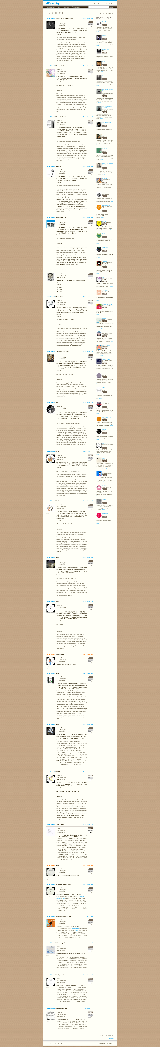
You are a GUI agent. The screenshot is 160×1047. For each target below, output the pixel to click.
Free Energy (104, 373)
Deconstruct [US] (88, 943)
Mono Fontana (105, 61)
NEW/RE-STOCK (50, 7)
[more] (97, 31)
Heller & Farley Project (106, 205)
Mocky (103, 458)
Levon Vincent (50, 18)
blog (112, 3)
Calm (103, 402)
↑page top (111, 1038)
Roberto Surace (105, 513)
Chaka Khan (104, 261)
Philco (103, 277)
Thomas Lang (105, 247)
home (95, 3)
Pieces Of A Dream (106, 359)
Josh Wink (76, 930)
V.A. (103, 75)
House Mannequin (105, 21)
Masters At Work (105, 49)
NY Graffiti (104, 192)
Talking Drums (105, 290)
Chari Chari (104, 148)
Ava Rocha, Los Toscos (107, 304)
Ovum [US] (90, 916)
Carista (103, 472)
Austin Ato (104, 221)
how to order (101, 3)
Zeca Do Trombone (106, 345)
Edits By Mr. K (105, 443)
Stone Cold (104, 429)
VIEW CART (76, 7)
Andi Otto (104, 499)
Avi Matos (104, 318)
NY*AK (103, 233)
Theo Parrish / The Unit (106, 122)
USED (59, 7)
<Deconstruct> (75, 928)
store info (108, 3)
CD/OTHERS (66, 7)
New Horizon (104, 485)
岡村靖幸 (104, 35)
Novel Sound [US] (88, 18)
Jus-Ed (63, 898)
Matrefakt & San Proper (106, 417)
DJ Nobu (104, 387)
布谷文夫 (104, 134)
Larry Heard (104, 178)
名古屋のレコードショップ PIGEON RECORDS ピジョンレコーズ (52, 3)
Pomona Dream (105, 332)
